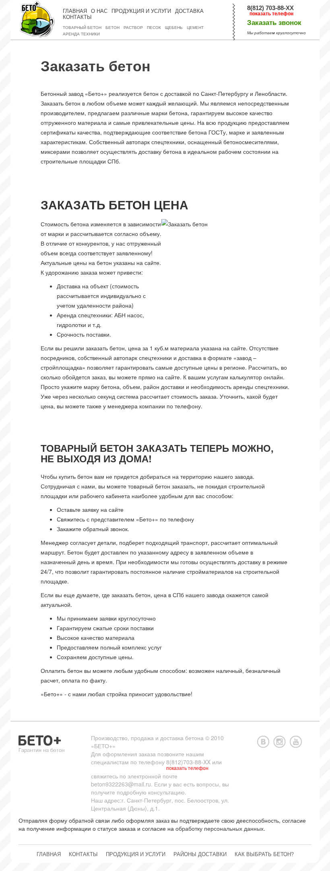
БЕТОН (112, 27)
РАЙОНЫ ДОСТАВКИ (200, 854)
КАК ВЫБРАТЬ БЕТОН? (264, 854)
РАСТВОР (133, 27)
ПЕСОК (154, 27)
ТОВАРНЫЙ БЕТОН (82, 27)
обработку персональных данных (219, 828)
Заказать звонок (274, 23)
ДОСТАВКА (189, 11)
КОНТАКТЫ (77, 17)
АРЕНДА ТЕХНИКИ (81, 34)
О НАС (99, 11)
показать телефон (271, 14)
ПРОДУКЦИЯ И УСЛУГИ (141, 11)
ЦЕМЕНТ (195, 27)
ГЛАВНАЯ (75, 11)
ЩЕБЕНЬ (174, 27)
